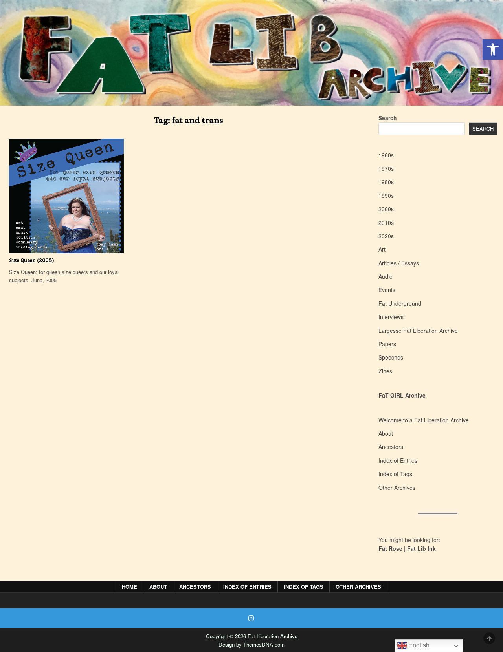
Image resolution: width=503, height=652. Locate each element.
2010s (386, 222)
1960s (386, 155)
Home (129, 586)
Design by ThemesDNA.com (251, 644)
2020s (386, 236)
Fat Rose (390, 548)
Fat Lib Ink (421, 548)
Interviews (391, 317)
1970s (386, 168)
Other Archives (396, 487)
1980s (386, 182)
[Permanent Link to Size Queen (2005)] (66, 196)
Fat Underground (399, 303)
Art (382, 249)
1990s (386, 195)
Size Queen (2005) (31, 260)
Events (386, 290)
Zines (385, 371)
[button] (493, 49)
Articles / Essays (398, 263)
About (385, 433)
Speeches (390, 357)
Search (387, 118)
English (418, 645)
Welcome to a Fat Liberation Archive (423, 420)
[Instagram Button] (251, 618)
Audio (385, 276)
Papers (387, 344)
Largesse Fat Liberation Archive (418, 330)
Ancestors (390, 447)
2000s (386, 209)
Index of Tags (395, 474)
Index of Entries (397, 460)
